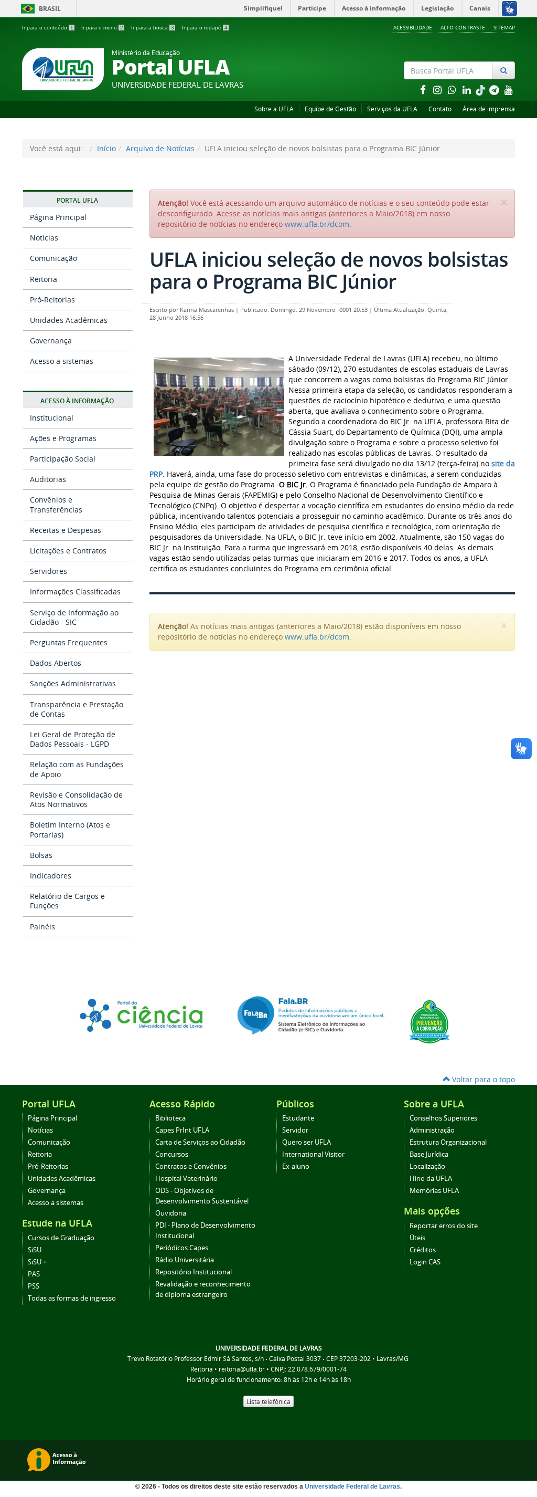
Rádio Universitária (184, 1259)
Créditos (423, 1249)
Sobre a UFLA (274, 108)
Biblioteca (170, 1118)
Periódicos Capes (181, 1247)
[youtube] (508, 90)
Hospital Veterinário (186, 1178)
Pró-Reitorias (52, 300)
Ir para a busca (152, 27)
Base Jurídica (429, 1154)
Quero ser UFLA (306, 1142)
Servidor (295, 1130)
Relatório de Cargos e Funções (67, 900)
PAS (34, 1274)
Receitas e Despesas (65, 530)
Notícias (44, 238)
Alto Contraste (463, 27)
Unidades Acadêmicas (69, 320)
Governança (51, 341)
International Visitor (313, 1154)
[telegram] (495, 90)
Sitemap (504, 27)
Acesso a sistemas (61, 361)
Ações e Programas (63, 438)
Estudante (298, 1118)
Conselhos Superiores (443, 1118)
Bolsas (41, 855)
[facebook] (423, 90)
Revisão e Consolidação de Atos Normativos (76, 799)
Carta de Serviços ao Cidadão (200, 1142)
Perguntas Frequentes (69, 642)
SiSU (34, 1249)
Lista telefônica (268, 1401)
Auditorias (48, 479)
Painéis (42, 926)
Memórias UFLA (434, 1190)
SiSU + (37, 1262)
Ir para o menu (102, 27)
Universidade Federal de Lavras (352, 1486)
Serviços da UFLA (392, 108)
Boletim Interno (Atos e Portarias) (70, 829)
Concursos (171, 1154)
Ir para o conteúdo (47, 27)
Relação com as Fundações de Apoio (77, 769)
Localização (427, 1166)
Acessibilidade (412, 27)
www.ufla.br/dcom (317, 224)
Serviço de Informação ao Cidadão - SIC (74, 617)
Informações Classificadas (75, 591)
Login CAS (425, 1262)
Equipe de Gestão (330, 108)
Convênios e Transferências (56, 504)
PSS (33, 1286)
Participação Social (62, 459)
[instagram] (438, 90)
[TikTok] (481, 90)
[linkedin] (467, 90)
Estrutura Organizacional (448, 1142)
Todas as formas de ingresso (72, 1298)
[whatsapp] (453, 90)
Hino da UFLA (431, 1178)
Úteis (417, 1237)
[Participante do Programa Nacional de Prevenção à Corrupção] (429, 1020)
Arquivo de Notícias (160, 148)
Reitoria (43, 279)
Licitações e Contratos (68, 551)
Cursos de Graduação (61, 1237)
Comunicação (53, 258)
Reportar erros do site (444, 1225)
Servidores (48, 571)
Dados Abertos (55, 663)
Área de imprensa (489, 108)
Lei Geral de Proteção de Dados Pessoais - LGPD (72, 739)
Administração (432, 1130)
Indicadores (50, 876)
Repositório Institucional (193, 1272)
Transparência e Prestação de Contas (76, 709)
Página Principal (58, 217)
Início (106, 148)
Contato (440, 108)
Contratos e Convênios (191, 1166)
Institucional (51, 418)
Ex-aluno (295, 1166)
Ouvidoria (170, 1213)
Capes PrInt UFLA (182, 1130)
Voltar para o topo (482, 1079)
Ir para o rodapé (205, 27)
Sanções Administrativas (73, 683)
